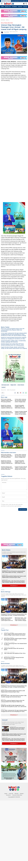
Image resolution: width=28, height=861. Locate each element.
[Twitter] (13, 790)
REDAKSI (16, 793)
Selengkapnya (13, 585)
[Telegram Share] (23, 393)
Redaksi (22, 793)
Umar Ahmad (21, 384)
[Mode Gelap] (24, 4)
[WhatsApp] (18, 790)
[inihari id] (8, 3)
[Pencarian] (26, 4)
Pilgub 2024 (13, 384)
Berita (2, 22)
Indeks (5, 793)
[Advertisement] (14, 142)
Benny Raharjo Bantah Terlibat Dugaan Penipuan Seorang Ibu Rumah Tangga (15, 639)
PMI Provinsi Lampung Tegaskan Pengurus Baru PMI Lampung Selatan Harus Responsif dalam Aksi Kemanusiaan (12, 330)
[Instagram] (15, 790)
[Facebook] (10, 790)
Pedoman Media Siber (17, 795)
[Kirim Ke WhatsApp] (26, 393)
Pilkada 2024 (7, 22)
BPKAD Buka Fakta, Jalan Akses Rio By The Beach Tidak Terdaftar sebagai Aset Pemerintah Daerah (13, 581)
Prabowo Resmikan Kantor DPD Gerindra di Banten (14, 649)
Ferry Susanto (6, 31)
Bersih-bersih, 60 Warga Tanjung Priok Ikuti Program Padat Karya (14, 658)
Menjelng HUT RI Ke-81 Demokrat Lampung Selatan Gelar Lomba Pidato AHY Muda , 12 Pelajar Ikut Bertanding (13, 572)
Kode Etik (11, 793)
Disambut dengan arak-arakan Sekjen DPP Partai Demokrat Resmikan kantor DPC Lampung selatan (12, 344)
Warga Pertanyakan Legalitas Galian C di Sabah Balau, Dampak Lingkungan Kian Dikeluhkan (13, 341)
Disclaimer (8, 795)
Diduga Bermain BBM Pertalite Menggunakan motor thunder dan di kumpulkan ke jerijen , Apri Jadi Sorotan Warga (13, 706)
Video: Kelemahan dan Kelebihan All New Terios (14, 653)
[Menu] (2, 3)
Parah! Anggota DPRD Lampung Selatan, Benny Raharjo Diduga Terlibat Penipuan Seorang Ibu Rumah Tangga (14, 634)
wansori (3, 387)
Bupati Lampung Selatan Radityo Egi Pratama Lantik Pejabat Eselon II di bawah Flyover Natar (14, 577)
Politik (11, 22)
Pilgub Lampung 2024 (14, 31)
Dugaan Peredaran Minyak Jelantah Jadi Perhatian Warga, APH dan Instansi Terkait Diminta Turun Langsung (14, 347)
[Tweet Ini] (18, 393)
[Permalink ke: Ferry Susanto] (2, 32)
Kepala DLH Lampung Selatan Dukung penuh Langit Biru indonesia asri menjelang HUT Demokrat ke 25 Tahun (13, 338)
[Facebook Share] (15, 393)
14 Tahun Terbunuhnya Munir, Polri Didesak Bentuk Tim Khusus (15, 644)
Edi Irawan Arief (5, 384)
